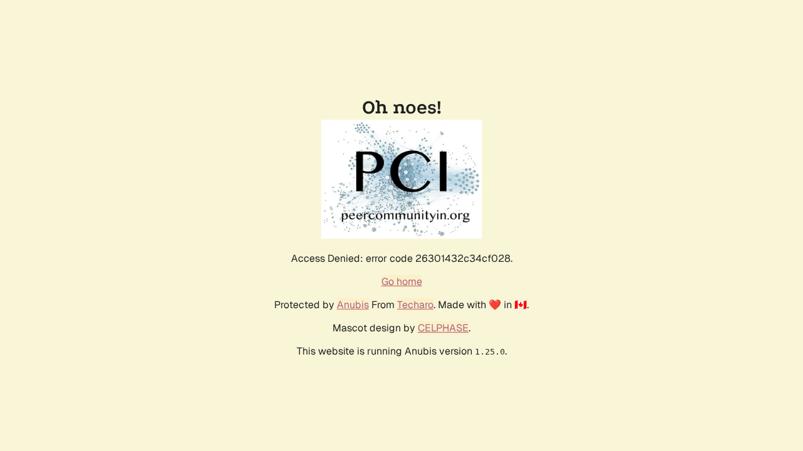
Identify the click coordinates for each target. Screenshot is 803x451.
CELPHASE (443, 327)
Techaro (415, 304)
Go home (401, 281)
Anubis (353, 304)
